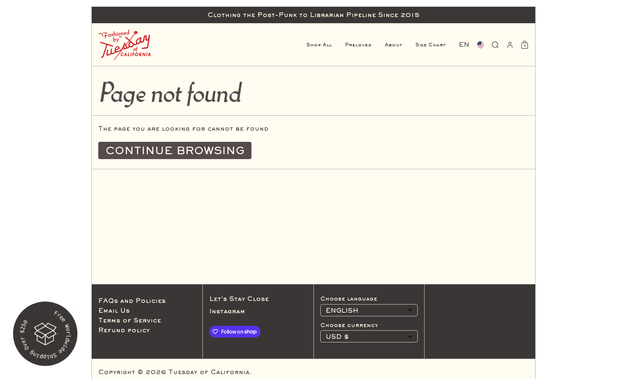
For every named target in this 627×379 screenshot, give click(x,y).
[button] (464, 44)
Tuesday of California (209, 372)
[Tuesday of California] (124, 44)
